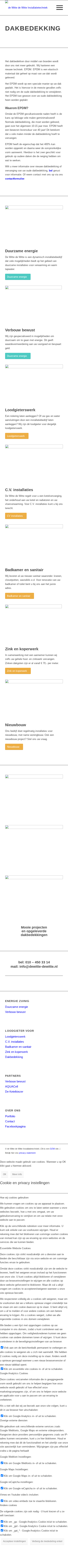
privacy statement (27, 1153)
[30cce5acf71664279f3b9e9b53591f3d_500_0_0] (33, 607)
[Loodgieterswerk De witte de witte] (34, 367)
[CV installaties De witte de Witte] (34, 447)
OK (4, 1174)
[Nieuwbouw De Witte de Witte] (34, 682)
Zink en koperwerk (16, 1051)
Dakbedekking (14, 1056)
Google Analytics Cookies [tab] (14, 1373)
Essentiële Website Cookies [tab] (15, 1248)
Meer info (17, 1174)
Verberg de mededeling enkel (47, 1541)
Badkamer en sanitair (18, 1046)
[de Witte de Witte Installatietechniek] (28, 7)
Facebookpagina (15, 1126)
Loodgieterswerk (15, 1036)
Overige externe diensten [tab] (13, 1420)
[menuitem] (58, 7)
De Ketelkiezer (14, 1091)
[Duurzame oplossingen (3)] (34, 208)
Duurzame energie (16, 1006)
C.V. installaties (14, 1041)
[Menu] (58, 7)
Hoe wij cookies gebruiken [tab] (14, 1197)
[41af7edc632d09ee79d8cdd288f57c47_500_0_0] (33, 288)
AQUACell (11, 1086)
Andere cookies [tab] (8, 1505)
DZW (52, 1149)
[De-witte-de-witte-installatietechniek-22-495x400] (34, 527)
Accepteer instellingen (14, 1541)
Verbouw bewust (15, 1011)
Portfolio (10, 1116)
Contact (10, 1121)
